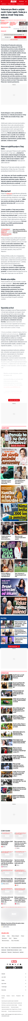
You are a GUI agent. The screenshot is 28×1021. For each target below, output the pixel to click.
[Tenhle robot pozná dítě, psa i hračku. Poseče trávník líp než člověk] (6, 702)
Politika (2, 627)
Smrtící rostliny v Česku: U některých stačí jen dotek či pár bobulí (19, 725)
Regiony (15, 938)
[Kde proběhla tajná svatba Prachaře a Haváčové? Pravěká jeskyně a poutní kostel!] (6, 710)
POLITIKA (3, 618)
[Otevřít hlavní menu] (1, 1)
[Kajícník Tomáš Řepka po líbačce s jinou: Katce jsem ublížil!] (6, 798)
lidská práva (3, 952)
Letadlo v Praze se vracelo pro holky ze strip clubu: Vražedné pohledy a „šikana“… (19, 774)
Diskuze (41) (3, 30)
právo (20, 949)
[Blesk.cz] (14, 1)
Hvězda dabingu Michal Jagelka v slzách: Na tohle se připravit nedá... (19, 757)
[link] (7, 964)
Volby (8, 935)
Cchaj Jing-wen (16, 952)
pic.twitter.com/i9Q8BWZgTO (12, 387)
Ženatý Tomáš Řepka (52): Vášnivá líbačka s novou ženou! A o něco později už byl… (19, 685)
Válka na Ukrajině (15, 935)
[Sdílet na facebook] (18, 31)
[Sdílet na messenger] (22, 31)
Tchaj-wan (9, 952)
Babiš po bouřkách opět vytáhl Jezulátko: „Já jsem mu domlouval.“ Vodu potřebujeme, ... (21, 624)
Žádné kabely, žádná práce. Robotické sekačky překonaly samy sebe (19, 733)
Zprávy (3, 935)
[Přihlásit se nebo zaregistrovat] (26, 1)
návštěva (21, 952)
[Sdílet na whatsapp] (24, 31)
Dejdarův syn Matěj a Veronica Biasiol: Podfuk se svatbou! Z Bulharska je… (19, 717)
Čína (9, 947)
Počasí (22, 935)
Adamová (9, 193)
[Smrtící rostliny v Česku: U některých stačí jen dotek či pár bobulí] (6, 726)
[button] (9, 967)
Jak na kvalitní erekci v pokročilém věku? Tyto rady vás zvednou (19, 781)
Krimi (10, 938)
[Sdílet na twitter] (20, 31)
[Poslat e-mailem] (26, 31)
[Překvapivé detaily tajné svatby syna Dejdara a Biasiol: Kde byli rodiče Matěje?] (6, 693)
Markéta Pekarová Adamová (12, 949)
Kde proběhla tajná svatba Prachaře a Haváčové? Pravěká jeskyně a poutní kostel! (19, 710)
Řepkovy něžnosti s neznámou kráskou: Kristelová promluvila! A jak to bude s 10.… (19, 750)
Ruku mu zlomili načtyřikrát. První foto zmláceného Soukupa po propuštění (18, 766)
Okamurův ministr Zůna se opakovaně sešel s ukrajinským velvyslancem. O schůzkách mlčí (21, 640)
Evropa (6, 947)
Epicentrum (4, 938)
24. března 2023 (16, 392)
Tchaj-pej (24, 947)
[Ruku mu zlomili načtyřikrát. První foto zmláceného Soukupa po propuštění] (6, 766)
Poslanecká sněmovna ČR (16, 947)
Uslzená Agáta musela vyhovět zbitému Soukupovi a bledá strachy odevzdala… (19, 741)
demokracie (3, 949)
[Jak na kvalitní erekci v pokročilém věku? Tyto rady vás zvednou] (6, 782)
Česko (2, 947)
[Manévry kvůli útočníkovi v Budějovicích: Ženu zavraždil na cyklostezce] (6, 790)
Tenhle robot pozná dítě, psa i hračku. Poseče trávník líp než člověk (19, 700)
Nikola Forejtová (4, 27)
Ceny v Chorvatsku (15, 940)
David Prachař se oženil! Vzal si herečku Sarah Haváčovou (18, 676)
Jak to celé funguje (14, 39)
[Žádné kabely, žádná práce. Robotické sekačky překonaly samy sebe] (6, 734)
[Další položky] (26, 4)
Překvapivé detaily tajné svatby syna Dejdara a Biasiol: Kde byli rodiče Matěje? (18, 693)
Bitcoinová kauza (5, 940)
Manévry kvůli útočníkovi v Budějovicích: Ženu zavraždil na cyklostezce (19, 789)
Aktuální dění (5, 933)
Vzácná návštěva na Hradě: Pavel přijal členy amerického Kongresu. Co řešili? (21, 632)
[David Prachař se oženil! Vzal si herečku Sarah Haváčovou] (6, 677)
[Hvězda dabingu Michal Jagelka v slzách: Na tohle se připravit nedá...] (6, 758)
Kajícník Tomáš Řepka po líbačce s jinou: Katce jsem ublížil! (19, 797)
